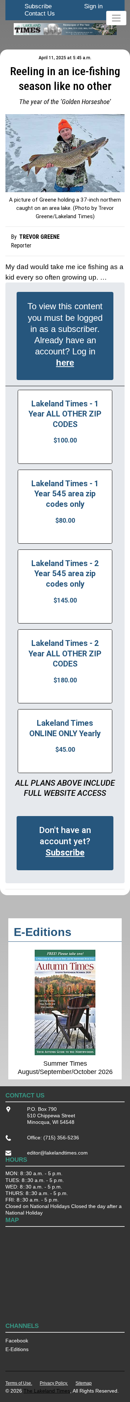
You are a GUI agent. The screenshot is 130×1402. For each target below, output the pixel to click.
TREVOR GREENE (39, 236)
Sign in (93, 6)
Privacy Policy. (54, 1383)
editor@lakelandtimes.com (57, 1153)
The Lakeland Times (46, 1391)
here (65, 362)
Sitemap (83, 1383)
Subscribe (38, 6)
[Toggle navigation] (116, 18)
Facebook (16, 1340)
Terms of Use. (18, 1383)
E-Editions (17, 1349)
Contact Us (40, 13)
